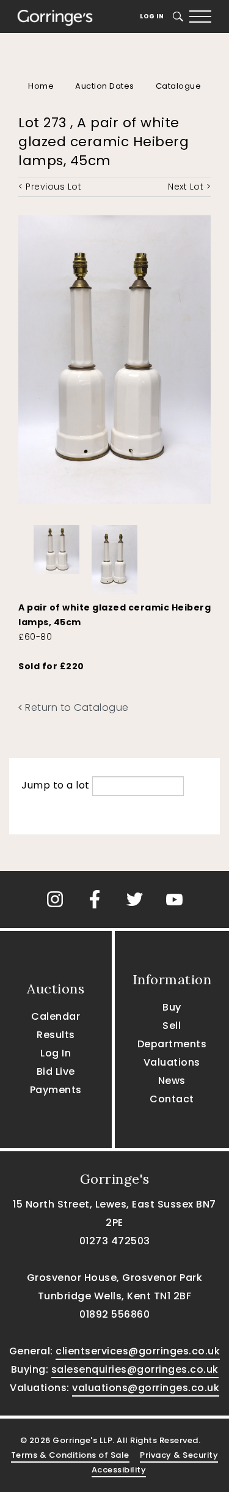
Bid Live (56, 1071)
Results (56, 1035)
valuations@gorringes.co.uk (145, 1388)
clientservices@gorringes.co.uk (138, 1351)
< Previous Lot (49, 186)
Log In (152, 16)
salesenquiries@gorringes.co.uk (135, 1369)
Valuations (172, 1062)
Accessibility (119, 1469)
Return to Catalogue (76, 707)
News (172, 1081)
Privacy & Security (179, 1455)
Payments (56, 1090)
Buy (171, 1007)
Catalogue (179, 86)
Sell (171, 1026)
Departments (172, 1044)
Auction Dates (104, 86)
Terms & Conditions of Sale (70, 1455)
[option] (56, 546)
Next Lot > (189, 186)
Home (41, 86)
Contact (172, 1099)
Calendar (55, 1016)
